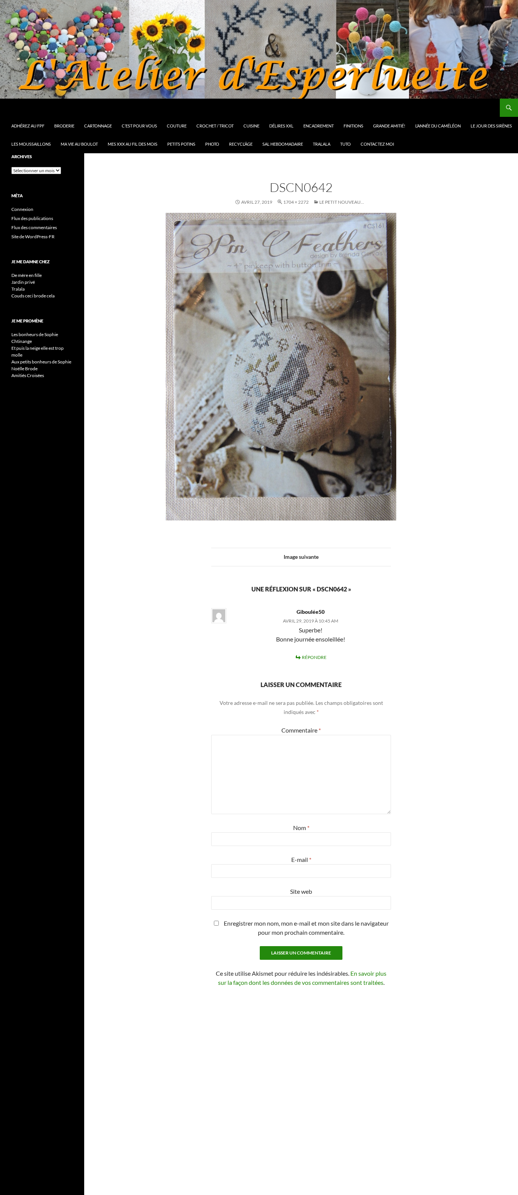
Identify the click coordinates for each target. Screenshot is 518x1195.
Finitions (353, 125)
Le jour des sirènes (491, 125)
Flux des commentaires (34, 227)
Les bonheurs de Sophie (34, 334)
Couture (177, 125)
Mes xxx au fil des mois (132, 144)
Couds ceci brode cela (33, 296)
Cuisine (251, 125)
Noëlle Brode (24, 368)
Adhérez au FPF (27, 125)
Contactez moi (377, 144)
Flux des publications (32, 218)
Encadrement (318, 125)
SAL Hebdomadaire (282, 144)
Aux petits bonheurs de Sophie (41, 362)
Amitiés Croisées (27, 375)
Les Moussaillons (31, 144)
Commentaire (301, 730)
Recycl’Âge (241, 144)
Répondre (314, 657)
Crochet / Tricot (215, 125)
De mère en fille (26, 275)
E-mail (301, 859)
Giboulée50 (311, 612)
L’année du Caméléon (438, 125)
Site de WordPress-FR (33, 236)
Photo (212, 144)
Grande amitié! (389, 125)
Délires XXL (281, 125)
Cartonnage (98, 125)
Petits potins (181, 144)
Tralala (321, 144)
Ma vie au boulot (79, 144)
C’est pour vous (139, 125)
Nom (301, 827)
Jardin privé (23, 282)
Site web (301, 891)
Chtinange (21, 341)
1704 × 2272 (296, 202)
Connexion (22, 209)
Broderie (64, 125)
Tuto (345, 144)
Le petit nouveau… (341, 202)
